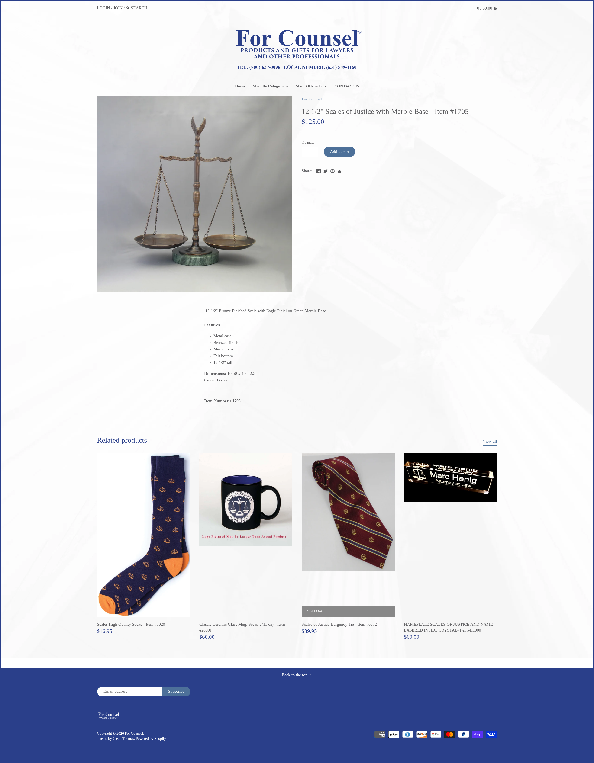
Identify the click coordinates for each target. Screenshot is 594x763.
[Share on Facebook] (318, 170)
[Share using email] (339, 170)
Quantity (308, 142)
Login (103, 8)
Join (118, 8)
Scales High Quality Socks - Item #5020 (131, 624)
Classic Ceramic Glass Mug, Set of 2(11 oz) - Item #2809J (242, 627)
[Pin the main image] (332, 170)
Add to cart (339, 151)
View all (490, 441)
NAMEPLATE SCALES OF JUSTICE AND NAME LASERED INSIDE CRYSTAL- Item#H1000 (448, 627)
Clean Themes (123, 739)
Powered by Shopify (151, 739)
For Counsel (312, 99)
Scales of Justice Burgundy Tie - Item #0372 (339, 624)
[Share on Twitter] (325, 170)
